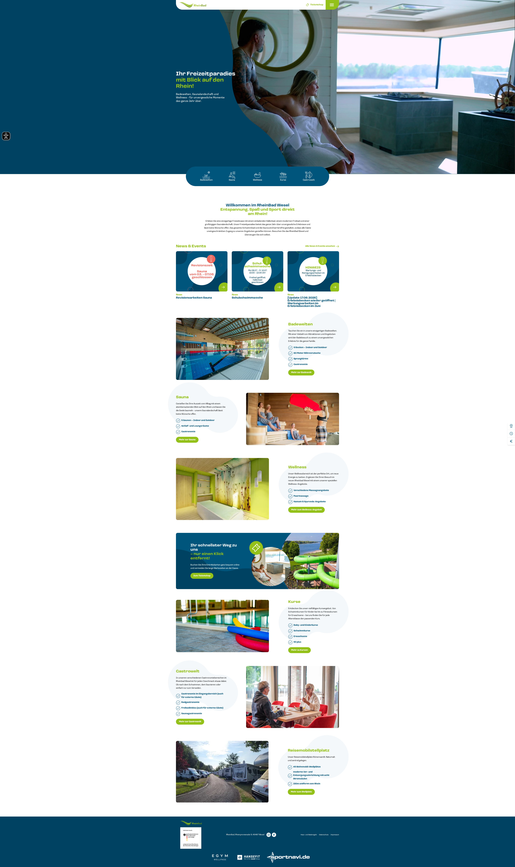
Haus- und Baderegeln (309, 835)
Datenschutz (323, 835)
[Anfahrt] (511, 426)
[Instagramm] (268, 835)
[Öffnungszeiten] (511, 433)
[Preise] (511, 441)
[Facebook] (274, 835)
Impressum (335, 835)
